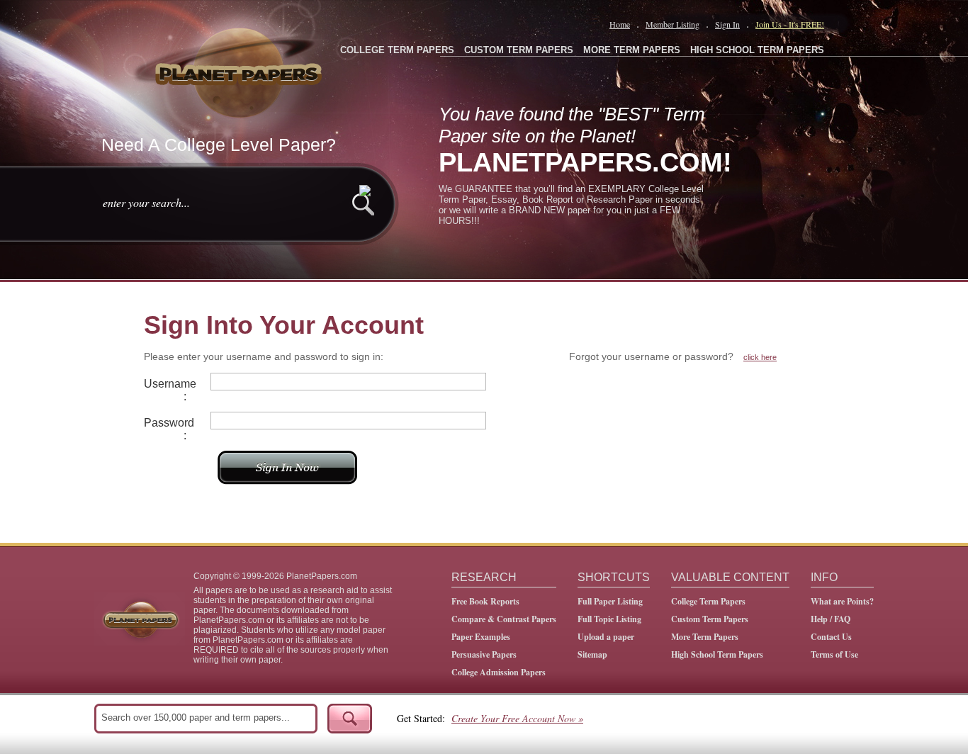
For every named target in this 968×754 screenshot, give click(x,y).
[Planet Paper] (240, 71)
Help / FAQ (830, 619)
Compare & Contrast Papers (503, 619)
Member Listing (672, 24)
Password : (165, 429)
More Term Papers (704, 637)
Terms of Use (834, 654)
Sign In (727, 24)
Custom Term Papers (709, 619)
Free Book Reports (485, 601)
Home (619, 24)
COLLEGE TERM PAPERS (397, 50)
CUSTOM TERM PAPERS (518, 50)
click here (760, 357)
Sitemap (592, 654)
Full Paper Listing (610, 601)
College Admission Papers (498, 672)
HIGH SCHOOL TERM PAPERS (757, 50)
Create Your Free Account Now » (517, 718)
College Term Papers (708, 601)
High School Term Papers (717, 654)
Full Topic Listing (609, 619)
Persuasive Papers (484, 654)
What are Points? (842, 601)
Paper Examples (480, 637)
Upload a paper (606, 637)
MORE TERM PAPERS (631, 50)
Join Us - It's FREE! (789, 24)
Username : (165, 390)
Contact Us (831, 637)
